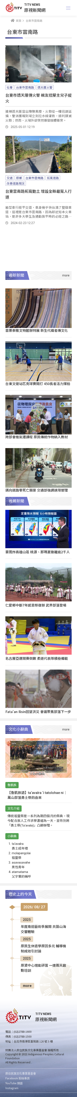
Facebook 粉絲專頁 (17, 1078)
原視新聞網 (35, 10)
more (27, 986)
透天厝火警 (44, 87)
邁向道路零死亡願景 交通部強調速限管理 (36, 490)
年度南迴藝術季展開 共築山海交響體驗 (43, 929)
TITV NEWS (32, 4)
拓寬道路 (53, 178)
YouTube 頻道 (14, 1083)
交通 (10, 178)
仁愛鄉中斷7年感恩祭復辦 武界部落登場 (35, 605)
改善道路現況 (16, 183)
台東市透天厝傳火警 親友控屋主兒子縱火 (38, 98)
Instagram (11, 1088)
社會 (10, 87)
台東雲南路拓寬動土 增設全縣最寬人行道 (38, 194)
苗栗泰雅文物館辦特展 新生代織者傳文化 (36, 330)
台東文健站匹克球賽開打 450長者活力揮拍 (37, 383)
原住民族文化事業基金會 (20, 1073)
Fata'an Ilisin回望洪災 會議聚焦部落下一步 (38, 711)
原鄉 (19, 178)
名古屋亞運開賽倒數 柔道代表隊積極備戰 (36, 658)
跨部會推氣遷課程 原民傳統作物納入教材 (36, 436)
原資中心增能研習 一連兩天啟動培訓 (43, 968)
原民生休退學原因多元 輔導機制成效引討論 (43, 948)
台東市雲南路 (25, 87)
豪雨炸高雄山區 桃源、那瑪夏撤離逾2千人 (37, 551)
